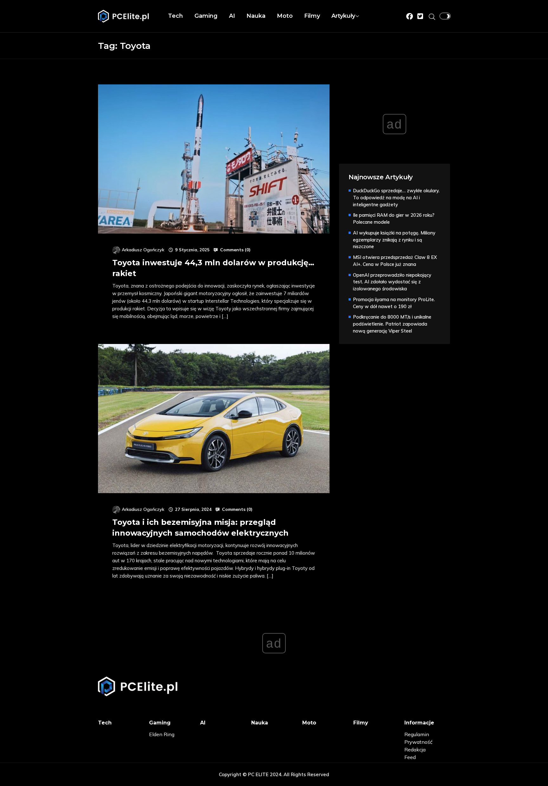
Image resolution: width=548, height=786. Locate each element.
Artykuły (343, 15)
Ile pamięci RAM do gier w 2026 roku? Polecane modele (393, 218)
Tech (175, 15)
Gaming (206, 15)
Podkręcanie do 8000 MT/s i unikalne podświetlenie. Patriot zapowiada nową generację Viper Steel (392, 324)
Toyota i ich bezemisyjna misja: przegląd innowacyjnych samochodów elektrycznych (200, 528)
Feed (410, 757)
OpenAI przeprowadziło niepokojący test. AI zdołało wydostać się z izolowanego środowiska (392, 282)
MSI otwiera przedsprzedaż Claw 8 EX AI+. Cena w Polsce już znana (395, 260)
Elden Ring (161, 734)
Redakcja (415, 749)
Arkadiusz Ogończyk (143, 250)
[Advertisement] (386, 445)
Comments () (235, 249)
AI (232, 15)
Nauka (255, 15)
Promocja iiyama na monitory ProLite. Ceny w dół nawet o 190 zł (394, 302)
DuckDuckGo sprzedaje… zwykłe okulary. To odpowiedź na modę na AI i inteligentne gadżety (396, 198)
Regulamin (416, 734)
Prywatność (418, 742)
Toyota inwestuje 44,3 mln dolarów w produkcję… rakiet (213, 268)
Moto (285, 15)
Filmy (312, 15)
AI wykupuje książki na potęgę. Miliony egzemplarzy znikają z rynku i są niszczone (394, 240)
